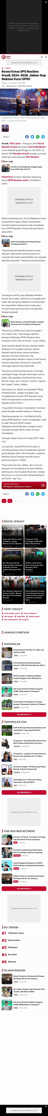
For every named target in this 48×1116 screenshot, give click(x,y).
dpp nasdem (8, 616)
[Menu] (46, 57)
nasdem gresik (34, 616)
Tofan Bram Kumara (25, 86)
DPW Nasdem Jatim (18, 180)
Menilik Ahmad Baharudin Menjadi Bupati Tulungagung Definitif (26, 243)
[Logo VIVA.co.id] (5, 57)
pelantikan (21, 616)
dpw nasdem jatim (11, 620)
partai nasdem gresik (12, 613)
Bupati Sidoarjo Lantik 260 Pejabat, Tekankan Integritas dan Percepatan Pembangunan (27, 323)
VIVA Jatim (15, 143)
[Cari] (42, 57)
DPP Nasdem (32, 156)
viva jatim (25, 620)
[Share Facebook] (27, 136)
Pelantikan (7, 176)
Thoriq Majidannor (37, 146)
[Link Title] (7, 652)
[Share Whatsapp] (37, 136)
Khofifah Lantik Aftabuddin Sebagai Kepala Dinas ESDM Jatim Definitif (26, 168)
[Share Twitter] (32, 136)
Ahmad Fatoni (11, 86)
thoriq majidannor (30, 613)
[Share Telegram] (43, 136)
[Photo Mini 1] (5, 128)
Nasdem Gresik (21, 153)
